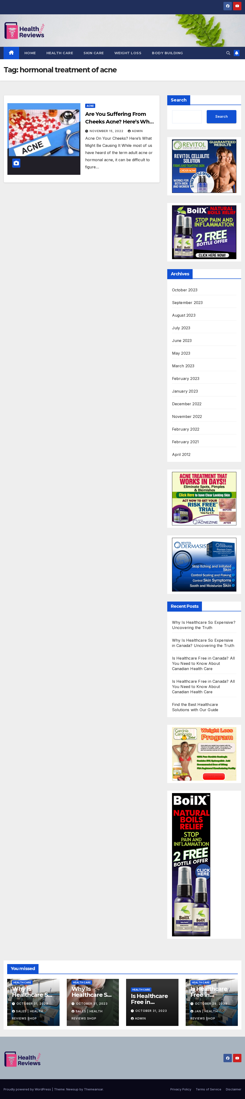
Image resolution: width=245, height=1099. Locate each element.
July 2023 (181, 327)
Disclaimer (233, 1089)
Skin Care (94, 53)
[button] (228, 53)
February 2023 (186, 378)
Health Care (59, 53)
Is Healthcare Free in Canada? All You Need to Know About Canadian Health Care (203, 663)
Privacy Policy (180, 1089)
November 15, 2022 (107, 131)
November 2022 (187, 416)
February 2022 (186, 429)
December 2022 (187, 403)
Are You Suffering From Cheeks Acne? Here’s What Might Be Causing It (120, 122)
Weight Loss (128, 53)
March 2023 (183, 365)
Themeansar (93, 1089)
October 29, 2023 (211, 1003)
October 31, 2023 (32, 1003)
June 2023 (182, 340)
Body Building (167, 53)
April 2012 (181, 454)
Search (179, 100)
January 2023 (185, 391)
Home (30, 53)
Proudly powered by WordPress (28, 1089)
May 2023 (181, 353)
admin (137, 131)
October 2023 (184, 290)
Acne (90, 105)
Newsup (72, 1089)
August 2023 (183, 315)
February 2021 (185, 441)
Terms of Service (208, 1089)
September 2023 (187, 302)
